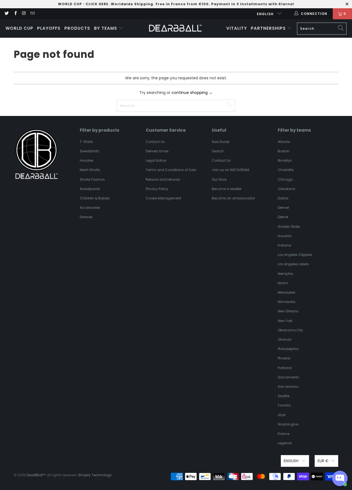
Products (77, 28)
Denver (283, 207)
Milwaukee (286, 292)
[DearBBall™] (175, 28)
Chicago (285, 179)
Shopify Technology (95, 475)
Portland (285, 368)
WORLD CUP (70, 4)
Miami (283, 283)
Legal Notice (156, 160)
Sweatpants (90, 188)
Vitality (236, 28)
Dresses (86, 217)
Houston (285, 236)
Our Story (219, 179)
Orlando (285, 339)
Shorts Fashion (92, 179)
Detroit (283, 217)
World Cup (19, 28)
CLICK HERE (97, 4)
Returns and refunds (163, 179)
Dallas (283, 198)
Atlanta (284, 141)
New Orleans (288, 311)
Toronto (284, 405)
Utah (282, 415)
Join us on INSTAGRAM (230, 169)
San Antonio (288, 386)
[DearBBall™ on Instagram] (23, 13)
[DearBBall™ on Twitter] (6, 13)
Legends (285, 443)
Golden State (289, 226)
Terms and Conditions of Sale (171, 169)
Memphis (285, 273)
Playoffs (49, 28)
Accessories (90, 207)
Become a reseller (226, 188)
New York (285, 320)
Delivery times (157, 151)
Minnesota (286, 301)
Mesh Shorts (90, 169)
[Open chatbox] (340, 478)
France (283, 433)
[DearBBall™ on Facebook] (15, 13)
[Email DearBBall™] (32, 13)
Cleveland (286, 188)
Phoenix (284, 358)
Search (218, 151)
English (266, 14)
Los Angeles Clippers (295, 254)
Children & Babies (95, 198)
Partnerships (269, 28)
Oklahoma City (290, 330)
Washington (288, 424)
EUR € (323, 461)
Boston (284, 151)
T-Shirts (86, 141)
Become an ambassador (233, 198)
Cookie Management (163, 198)
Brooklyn (285, 160)
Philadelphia (288, 348)
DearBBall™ (36, 475)
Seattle (283, 396)
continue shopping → (192, 92)
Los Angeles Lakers (293, 264)
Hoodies (87, 160)
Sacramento (288, 377)
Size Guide (220, 141)
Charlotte (285, 169)
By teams (106, 28)
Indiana (284, 245)
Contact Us (155, 141)
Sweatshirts (89, 151)
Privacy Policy (157, 188)
